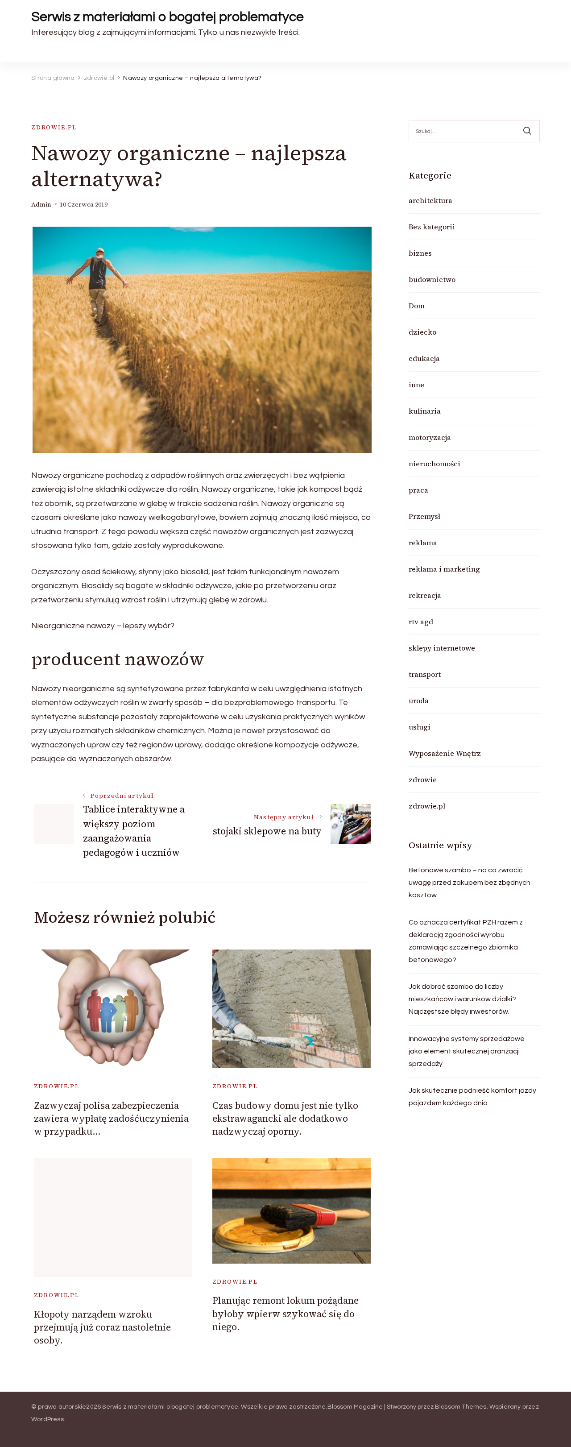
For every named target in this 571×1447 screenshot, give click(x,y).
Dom (417, 306)
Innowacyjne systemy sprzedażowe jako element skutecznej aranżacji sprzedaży (467, 1051)
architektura (430, 200)
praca (418, 490)
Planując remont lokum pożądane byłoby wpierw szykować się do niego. (285, 1313)
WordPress (47, 1419)
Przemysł (424, 516)
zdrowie (423, 779)
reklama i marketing (444, 569)
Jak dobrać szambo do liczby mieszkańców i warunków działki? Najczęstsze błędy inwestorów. (462, 999)
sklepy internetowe (442, 648)
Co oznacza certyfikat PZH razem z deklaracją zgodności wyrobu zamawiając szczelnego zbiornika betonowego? (466, 941)
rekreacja (425, 595)
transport (425, 674)
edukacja (424, 358)
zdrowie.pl (54, 127)
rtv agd (421, 621)
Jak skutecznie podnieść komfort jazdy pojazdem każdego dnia (472, 1097)
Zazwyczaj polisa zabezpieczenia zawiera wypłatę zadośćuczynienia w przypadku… (111, 1118)
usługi (419, 727)
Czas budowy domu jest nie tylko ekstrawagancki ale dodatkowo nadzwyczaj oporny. (285, 1118)
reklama (423, 542)
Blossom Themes (461, 1407)
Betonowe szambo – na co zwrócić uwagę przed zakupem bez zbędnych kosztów (469, 883)
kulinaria (425, 411)
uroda (419, 700)
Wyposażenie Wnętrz (445, 753)
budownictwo (432, 279)
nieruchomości (434, 464)
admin (41, 204)
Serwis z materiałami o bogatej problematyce (167, 17)
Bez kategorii (432, 227)
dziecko (422, 332)
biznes (420, 253)
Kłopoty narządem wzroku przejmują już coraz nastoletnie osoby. (102, 1327)
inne (416, 385)
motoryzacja (430, 437)
